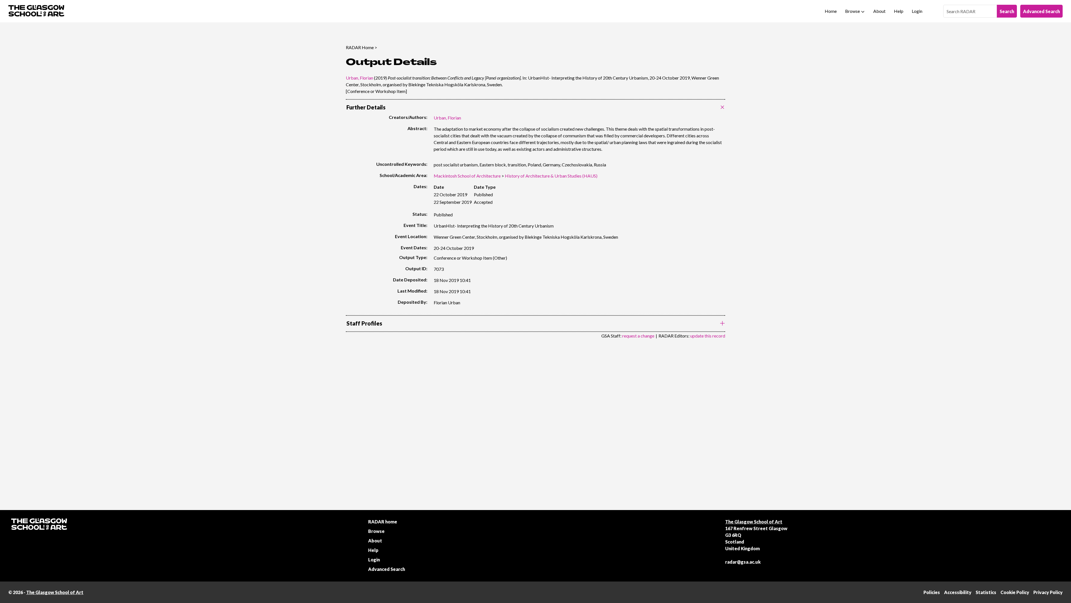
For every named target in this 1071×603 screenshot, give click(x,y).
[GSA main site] (36, 11)
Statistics (986, 592)
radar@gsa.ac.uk (743, 561)
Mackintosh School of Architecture (467, 175)
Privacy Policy (1048, 592)
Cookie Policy (1014, 592)
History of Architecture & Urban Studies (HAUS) (551, 175)
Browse (852, 11)
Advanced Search (1041, 11)
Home (831, 11)
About (879, 11)
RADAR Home (360, 47)
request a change (638, 335)
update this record (707, 335)
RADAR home (382, 521)
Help (898, 11)
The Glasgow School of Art (753, 521)
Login (917, 11)
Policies (931, 592)
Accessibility (957, 592)
